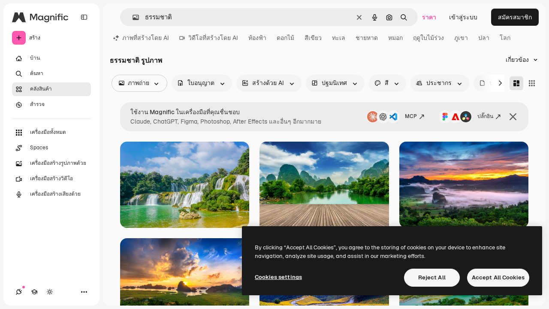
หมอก (395, 38)
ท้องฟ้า (257, 38)
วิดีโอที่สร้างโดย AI (213, 38)
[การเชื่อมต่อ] (19, 292)
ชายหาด (367, 38)
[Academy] (34, 292)
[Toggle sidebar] (84, 17)
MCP (411, 116)
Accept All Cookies (498, 277)
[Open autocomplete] (132, 17)
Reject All (432, 277)
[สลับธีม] (50, 292)
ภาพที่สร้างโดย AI (145, 38)
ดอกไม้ (285, 38)
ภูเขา (461, 38)
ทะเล (338, 38)
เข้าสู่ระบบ (463, 17)
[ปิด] (513, 117)
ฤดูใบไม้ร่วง (428, 38)
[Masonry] (516, 83)
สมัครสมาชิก (515, 17)
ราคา (429, 17)
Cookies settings (278, 277)
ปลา (483, 38)
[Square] (532, 83)
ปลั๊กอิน (485, 116)
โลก (505, 38)
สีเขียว (313, 38)
